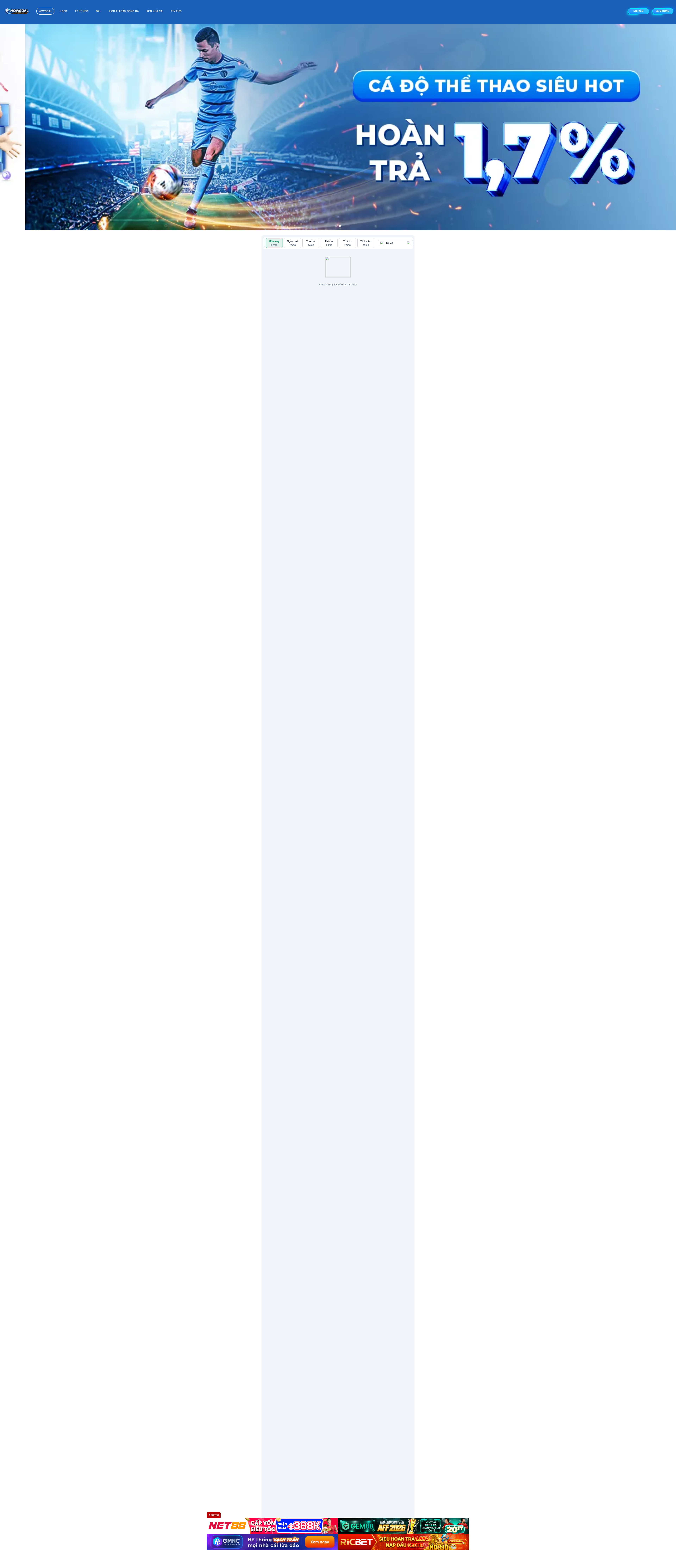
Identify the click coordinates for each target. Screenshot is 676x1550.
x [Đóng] (214, 1515)
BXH (98, 11)
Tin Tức (176, 11)
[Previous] (18, 114)
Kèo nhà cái (154, 11)
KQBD (63, 11)
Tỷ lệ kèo (81, 11)
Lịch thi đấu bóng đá (124, 11)
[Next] (658, 114)
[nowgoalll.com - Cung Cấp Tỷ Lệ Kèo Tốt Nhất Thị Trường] (17, 11)
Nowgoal (45, 11)
